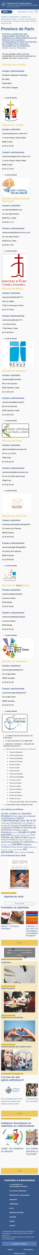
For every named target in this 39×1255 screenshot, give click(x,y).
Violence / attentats (20, 852)
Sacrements (6, 842)
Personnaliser (28, 1249)
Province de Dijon (14, 764)
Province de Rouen (15, 792)
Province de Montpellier (16, 777)
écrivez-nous (23, 58)
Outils (11, 1208)
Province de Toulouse (15, 795)
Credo (23, 823)
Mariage (14, 835)
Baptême (11, 818)
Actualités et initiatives (17, 1191)
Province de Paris (15, 780)
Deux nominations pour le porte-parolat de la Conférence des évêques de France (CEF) (12, 1101)
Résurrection (28, 840)
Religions (4, 840)
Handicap (6, 832)
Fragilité (24, 830)
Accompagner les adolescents (12, 1074)
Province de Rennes (15, 789)
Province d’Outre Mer (15, 752)
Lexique (12, 1221)
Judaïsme (14, 832)
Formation (16, 830)
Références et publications (19, 1195)
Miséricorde (20, 835)
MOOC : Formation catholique (10, 927)
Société (17, 844)
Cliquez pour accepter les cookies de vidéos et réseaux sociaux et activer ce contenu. (19, 952)
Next (36, 1134)
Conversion (15, 823)
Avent (3, 818)
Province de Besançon (16, 755)
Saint (9, 453)
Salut (36, 842)
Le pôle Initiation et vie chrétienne (19, 741)
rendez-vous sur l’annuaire (14, 48)
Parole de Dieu (11, 837)
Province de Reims (15, 786)
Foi (8, 829)
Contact (12, 1225)
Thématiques (13, 1204)
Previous (2, 1134)
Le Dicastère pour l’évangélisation (19, 805)
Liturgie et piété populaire (18, 833)
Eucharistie (13, 825)
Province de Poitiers (15, 783)
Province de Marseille (15, 774)
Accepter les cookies (19, 1244)
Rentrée (12, 840)
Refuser (10, 1249)
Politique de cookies (19, 1253)
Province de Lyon (14, 771)
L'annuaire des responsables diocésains (16, 1119)
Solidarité (26, 844)
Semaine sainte (6, 845)
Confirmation (5, 823)
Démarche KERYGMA (16, 1212)
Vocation (30, 852)
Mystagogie (27, 835)
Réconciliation (20, 840)
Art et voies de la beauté (23, 816)
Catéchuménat (9, 820)
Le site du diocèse (11, 98)
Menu (5, 12)
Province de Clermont (15, 761)
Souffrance (6, 847)
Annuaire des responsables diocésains (24, 21)
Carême (19, 818)
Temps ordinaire (17, 847)
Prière (24, 837)
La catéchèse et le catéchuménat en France (18, 1185)
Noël (32, 835)
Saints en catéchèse (23, 841)
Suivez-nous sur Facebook (11, 959)
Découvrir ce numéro (8, 893)
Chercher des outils (8, 986)
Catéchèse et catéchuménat (9, 17)
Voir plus (19, 942)
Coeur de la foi (27, 820)
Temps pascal (29, 847)
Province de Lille (14, 767)
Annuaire (12, 1217)
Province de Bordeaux (16, 758)
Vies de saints (17, 850)
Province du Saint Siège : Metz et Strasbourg (23, 801)
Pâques (31, 837)
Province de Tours (14, 798)
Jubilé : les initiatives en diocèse (12, 1150)
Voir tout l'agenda (19, 903)
